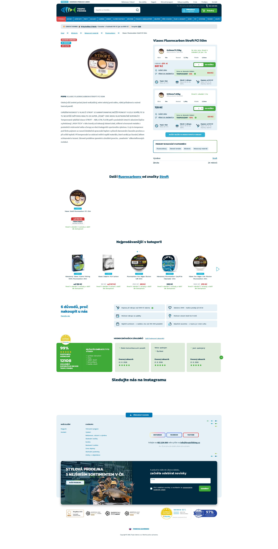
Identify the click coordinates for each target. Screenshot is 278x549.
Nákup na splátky (183, 2)
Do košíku (209, 64)
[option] (77, 210)
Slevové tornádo (175, 149)
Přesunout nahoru (141, 415)
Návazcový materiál (91, 33)
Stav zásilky (142, 2)
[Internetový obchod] (73, 10)
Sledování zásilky (92, 439)
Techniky (210, 19)
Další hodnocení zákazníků (154, 338)
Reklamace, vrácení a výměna (96, 435)
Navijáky (93, 19)
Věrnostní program (167, 2)
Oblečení (157, 19)
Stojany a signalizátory (144, 19)
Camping (101, 19)
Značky (217, 19)
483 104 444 (162, 442)
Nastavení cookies (92, 445)
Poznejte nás (65, 316)
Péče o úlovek (167, 19)
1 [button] (137, 251)
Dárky (190, 19)
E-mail (153, 479)
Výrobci (88, 432)
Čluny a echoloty (180, 19)
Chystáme (202, 19)
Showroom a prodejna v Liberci (75, 2)
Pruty (86, 19)
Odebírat (205, 488)
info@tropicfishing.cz (190, 442)
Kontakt (214, 2)
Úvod (62, 33)
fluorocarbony (130, 176)
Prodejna (204, 2)
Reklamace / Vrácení (128, 2)
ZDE (139, 26)
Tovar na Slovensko (141, 529)
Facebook (174, 435)
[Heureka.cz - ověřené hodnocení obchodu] (65, 339)
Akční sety (78, 19)
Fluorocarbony (110, 33)
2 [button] (139, 251)
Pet (195, 19)
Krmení (108, 19)
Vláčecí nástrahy (119, 19)
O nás (195, 2)
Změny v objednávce (93, 455)
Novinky (69, 19)
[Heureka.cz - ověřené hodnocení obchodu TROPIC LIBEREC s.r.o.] (176, 513)
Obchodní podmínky (93, 452)
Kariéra (88, 442)
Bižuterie (130, 19)
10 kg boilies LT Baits (89, 26)
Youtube (190, 435)
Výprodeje (61, 19)
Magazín (153, 2)
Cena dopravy (90, 448)
